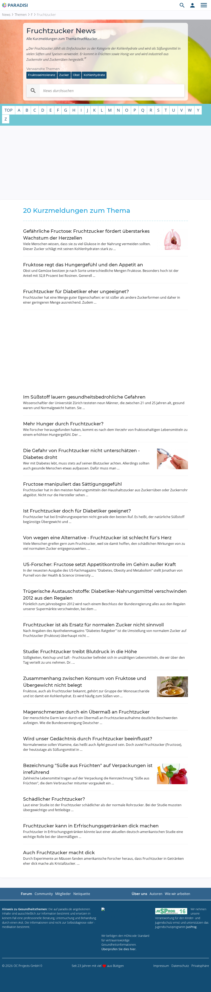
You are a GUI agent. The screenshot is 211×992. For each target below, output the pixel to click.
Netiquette (81, 893)
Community (44, 893)
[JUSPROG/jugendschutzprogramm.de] (171, 911)
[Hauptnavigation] (204, 5)
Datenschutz (180, 966)
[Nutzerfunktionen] (192, 5)
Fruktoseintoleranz (41, 75)
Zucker (64, 75)
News (6, 14)
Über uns (139, 894)
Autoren (156, 893)
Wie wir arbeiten (177, 893)
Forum (26, 894)
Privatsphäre (200, 966)
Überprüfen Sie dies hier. (118, 949)
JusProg (191, 927)
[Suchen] (33, 90)
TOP (9, 110)
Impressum (161, 966)
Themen (21, 14)
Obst (76, 75)
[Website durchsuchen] (182, 5)
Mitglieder (63, 893)
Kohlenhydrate (94, 75)
